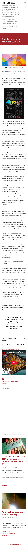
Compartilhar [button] (6, 384)
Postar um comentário (9, 483)
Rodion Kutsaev (13, 67)
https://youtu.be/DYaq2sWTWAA (10, 349)
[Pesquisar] (21, 3)
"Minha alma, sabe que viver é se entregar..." (12, 513)
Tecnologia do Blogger (15, 544)
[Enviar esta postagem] (3, 379)
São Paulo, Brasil (13, 381)
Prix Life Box (8, 2)
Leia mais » (5, 485)
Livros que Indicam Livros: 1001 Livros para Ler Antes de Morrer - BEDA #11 (14, 460)
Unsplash (21, 67)
